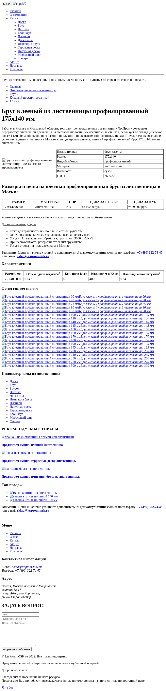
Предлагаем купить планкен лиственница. (33, 445)
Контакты (16, 69)
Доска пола (25, 40)
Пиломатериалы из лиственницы (33, 90)
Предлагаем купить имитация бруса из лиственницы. (41, 476)
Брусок (14, 388)
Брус (21, 25)
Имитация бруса (29, 43)
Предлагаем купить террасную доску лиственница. (39, 460)
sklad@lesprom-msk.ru (33, 256)
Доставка (16, 65)
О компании (18, 14)
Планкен (24, 36)
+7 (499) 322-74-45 (149, 252)
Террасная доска (29, 47)
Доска (22, 22)
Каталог (15, 18)
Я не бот (7, 687)
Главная (15, 11)
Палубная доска (29, 51)
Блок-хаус (24, 33)
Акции (14, 62)
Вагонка (23, 29)
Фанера (23, 58)
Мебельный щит (29, 54)
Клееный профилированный (29, 97)
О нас (14, 536)
